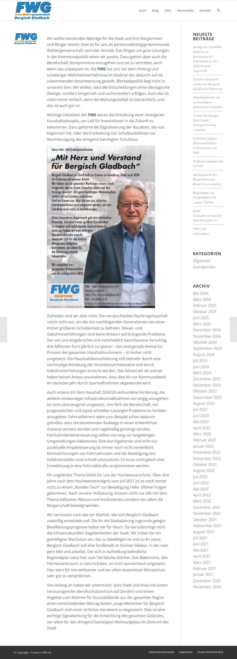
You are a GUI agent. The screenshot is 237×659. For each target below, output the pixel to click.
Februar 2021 (204, 568)
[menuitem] (142, 10)
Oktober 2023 (205, 391)
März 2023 (202, 433)
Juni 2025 (201, 317)
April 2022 (201, 495)
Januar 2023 (203, 446)
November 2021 (207, 513)
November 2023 (207, 385)
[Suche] (218, 10)
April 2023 (201, 427)
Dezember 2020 (207, 580)
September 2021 (207, 525)
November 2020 (207, 586)
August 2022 (204, 470)
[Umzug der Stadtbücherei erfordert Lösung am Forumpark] (3, 329)
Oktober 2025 (205, 311)
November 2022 (207, 458)
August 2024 (204, 354)
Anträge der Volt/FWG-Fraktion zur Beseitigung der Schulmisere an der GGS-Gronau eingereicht (207, 59)
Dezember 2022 (207, 452)
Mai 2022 (201, 489)
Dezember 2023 (207, 378)
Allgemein (201, 260)
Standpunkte (204, 267)
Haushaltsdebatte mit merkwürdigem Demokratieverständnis (208, 102)
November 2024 (207, 336)
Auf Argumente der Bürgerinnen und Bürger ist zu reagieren (207, 179)
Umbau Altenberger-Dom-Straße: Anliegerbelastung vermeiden (206, 122)
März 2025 (202, 323)
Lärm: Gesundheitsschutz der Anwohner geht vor (207, 215)
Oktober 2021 (205, 519)
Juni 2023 (201, 415)
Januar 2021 (203, 574)
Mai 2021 (201, 550)
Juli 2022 (200, 476)
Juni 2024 (201, 366)
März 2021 (202, 562)
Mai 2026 (201, 293)
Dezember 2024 (207, 330)
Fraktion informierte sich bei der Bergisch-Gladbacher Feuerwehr (207, 84)
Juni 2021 (201, 543)
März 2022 (202, 501)
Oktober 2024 (205, 342)
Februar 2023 (204, 439)
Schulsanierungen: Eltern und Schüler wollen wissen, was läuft (205, 145)
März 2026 (202, 299)
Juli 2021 (200, 537)
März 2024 (202, 372)
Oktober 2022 (205, 464)
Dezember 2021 (207, 507)
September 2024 (207, 348)
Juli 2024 (200, 360)
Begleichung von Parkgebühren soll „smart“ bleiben (204, 197)
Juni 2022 (201, 482)
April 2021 (201, 556)
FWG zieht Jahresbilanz (201, 230)
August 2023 (204, 403)
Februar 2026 (204, 305)
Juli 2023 (200, 409)
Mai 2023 (201, 421)
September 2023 (207, 397)
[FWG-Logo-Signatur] (33, 10)
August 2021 (204, 531)
